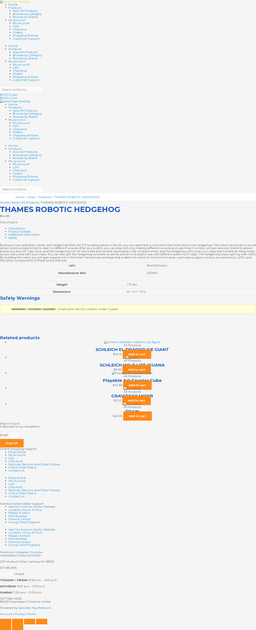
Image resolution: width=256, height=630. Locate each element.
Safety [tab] (12, 238)
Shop (15, 202)
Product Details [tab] (19, 231)
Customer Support (26, 38)
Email (4, 435)
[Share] (29, 621)
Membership (17, 516)
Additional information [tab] (24, 234)
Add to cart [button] (137, 354)
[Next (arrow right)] (17, 627)
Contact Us (16, 470)
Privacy (20, 614)
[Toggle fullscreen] (17, 621)
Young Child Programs (24, 522)
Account (6, 614)
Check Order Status (22, 467)
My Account (17, 455)
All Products (30, 202)
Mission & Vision (19, 513)
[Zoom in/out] (5, 621)
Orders (17, 32)
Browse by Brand (25, 17)
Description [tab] (16, 228)
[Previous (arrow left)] (5, 627)
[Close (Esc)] (41, 621)
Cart (16, 26)
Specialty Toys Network (34, 608)
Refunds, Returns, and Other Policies (34, 464)
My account (16, 20)
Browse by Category (27, 14)
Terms (31, 614)
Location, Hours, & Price (25, 510)
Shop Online (17, 452)
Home (13, 4)
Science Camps (19, 519)
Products (14, 8)
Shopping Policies (25, 35)
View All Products (25, 11)
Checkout (20, 29)
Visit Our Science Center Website (31, 506)
